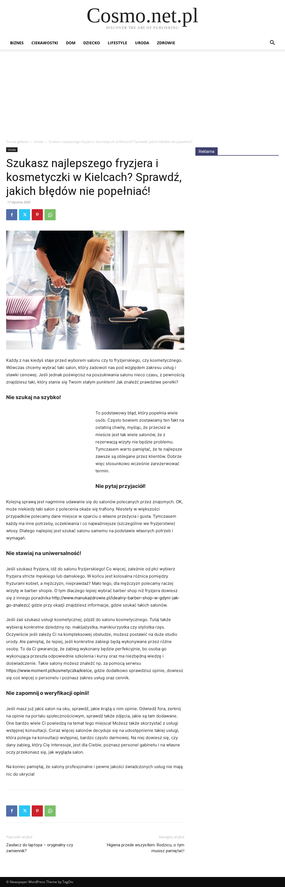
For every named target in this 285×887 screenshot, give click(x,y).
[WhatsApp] (50, 214)
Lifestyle (117, 42)
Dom (70, 42)
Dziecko (91, 42)
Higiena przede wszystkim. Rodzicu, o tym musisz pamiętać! (145, 847)
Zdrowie (166, 42)
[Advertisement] (142, 97)
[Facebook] (11, 214)
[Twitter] (24, 214)
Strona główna (17, 141)
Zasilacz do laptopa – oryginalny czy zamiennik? (39, 847)
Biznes (17, 42)
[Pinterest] (37, 214)
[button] (272, 43)
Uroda (142, 42)
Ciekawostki (44, 42)
